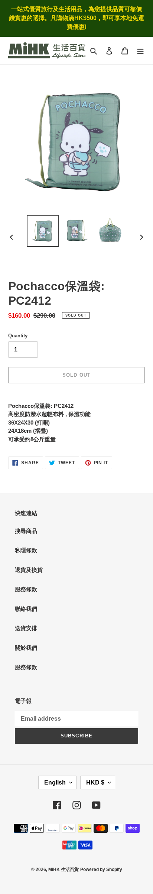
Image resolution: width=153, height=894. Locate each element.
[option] (43, 231)
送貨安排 (26, 628)
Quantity (17, 335)
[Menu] (140, 51)
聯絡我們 (26, 609)
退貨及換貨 (29, 570)
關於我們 (26, 648)
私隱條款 (26, 550)
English (55, 782)
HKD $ (95, 782)
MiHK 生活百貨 (63, 869)
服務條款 (26, 589)
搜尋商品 (26, 531)
